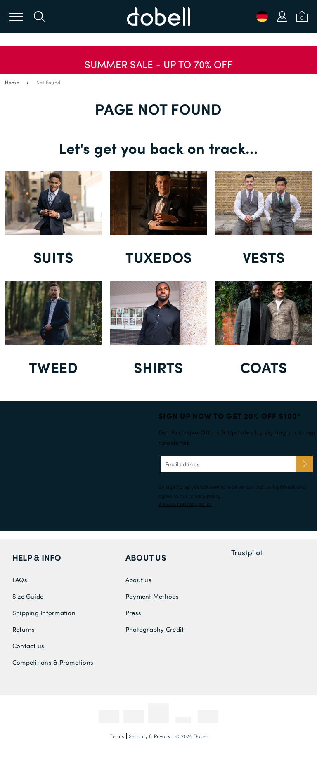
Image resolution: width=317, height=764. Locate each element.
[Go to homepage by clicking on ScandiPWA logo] (158, 16)
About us (145, 557)
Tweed (53, 367)
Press (133, 612)
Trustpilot (247, 552)
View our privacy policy (185, 503)
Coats (263, 367)
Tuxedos (158, 257)
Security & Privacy (149, 736)
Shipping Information (44, 612)
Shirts (158, 367)
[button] (158, 60)
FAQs (19, 579)
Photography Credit (154, 629)
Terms (117, 736)
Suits (53, 257)
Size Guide (27, 596)
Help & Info (37, 557)
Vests (263, 257)
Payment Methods (152, 596)
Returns (23, 629)
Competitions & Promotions (52, 662)
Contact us (28, 645)
